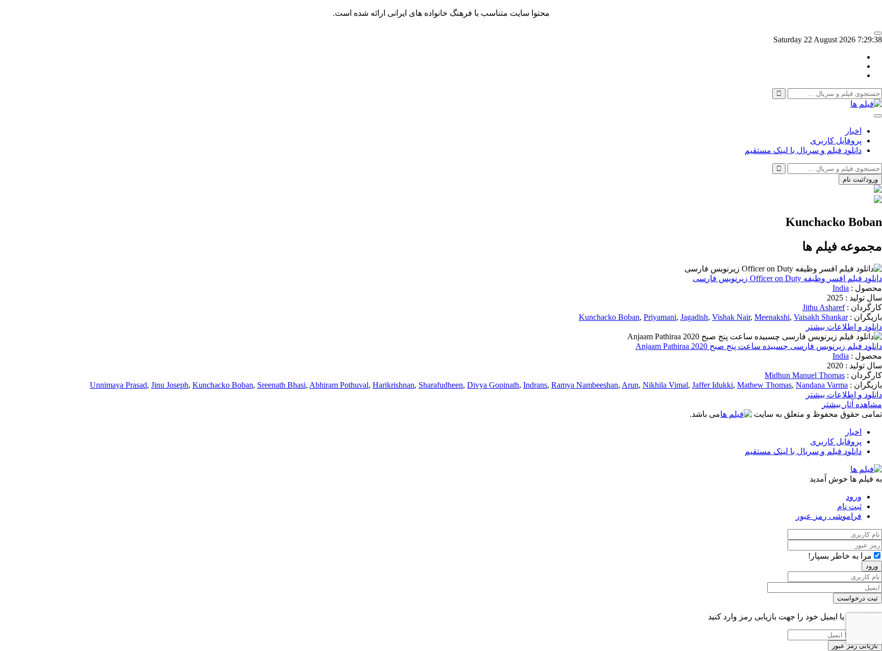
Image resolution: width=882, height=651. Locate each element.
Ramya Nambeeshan (584, 385)
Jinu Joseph (169, 385)
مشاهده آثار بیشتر (852, 404)
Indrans (535, 385)
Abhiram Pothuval (339, 385)
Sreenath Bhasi (281, 385)
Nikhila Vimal (665, 385)
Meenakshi (772, 317)
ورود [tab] (854, 496)
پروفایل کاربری (836, 140)
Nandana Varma (822, 385)
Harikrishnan (393, 385)
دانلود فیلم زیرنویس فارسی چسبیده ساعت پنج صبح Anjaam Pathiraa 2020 (758, 346)
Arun (630, 385)
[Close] (878, 33)
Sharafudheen (441, 385)
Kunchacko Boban (609, 317)
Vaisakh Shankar (821, 317)
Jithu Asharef (823, 307)
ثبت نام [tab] (849, 506)
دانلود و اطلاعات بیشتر (844, 326)
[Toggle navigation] (878, 115)
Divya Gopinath (493, 385)
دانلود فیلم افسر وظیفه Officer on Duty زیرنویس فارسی (787, 278)
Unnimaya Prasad (118, 385)
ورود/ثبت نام (860, 179)
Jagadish (694, 317)
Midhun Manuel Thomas (805, 375)
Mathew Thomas (764, 385)
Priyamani (660, 317)
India (840, 288)
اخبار (853, 131)
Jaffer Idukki (712, 385)
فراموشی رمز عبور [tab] (829, 516)
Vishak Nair (731, 317)
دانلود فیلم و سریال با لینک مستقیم (803, 150)
